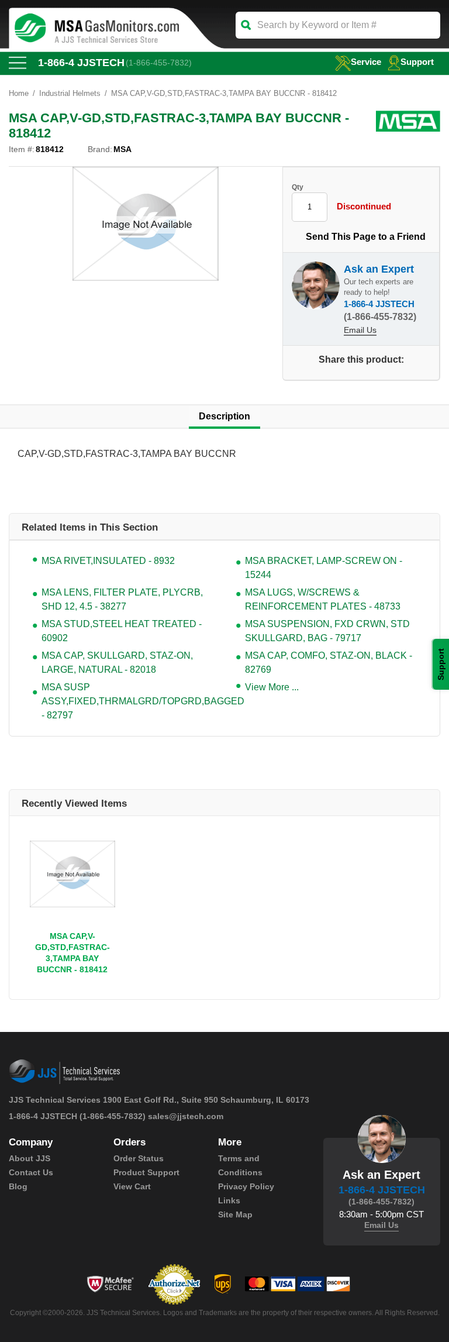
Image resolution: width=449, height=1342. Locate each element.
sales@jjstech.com (185, 1116)
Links (229, 1200)
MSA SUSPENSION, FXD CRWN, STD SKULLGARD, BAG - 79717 (327, 631)
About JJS (29, 1158)
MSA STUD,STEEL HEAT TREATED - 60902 (122, 631)
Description (224, 416)
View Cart (132, 1186)
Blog (18, 1186)
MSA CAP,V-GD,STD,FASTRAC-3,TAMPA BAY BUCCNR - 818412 (72, 952)
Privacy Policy (246, 1186)
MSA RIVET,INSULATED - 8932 (108, 561)
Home (19, 93)
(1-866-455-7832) (159, 62)
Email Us (360, 330)
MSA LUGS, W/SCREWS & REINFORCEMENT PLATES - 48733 (322, 599)
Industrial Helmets (70, 93)
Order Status (138, 1158)
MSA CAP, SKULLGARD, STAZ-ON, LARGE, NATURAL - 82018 (117, 663)
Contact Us (31, 1172)
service (366, 62)
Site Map (235, 1214)
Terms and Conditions (240, 1165)
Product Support (146, 1172)
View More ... (272, 687)
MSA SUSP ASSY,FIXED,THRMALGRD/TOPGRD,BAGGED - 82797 (127, 701)
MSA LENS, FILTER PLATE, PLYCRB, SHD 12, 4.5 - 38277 (122, 599)
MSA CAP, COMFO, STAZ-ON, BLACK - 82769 (328, 663)
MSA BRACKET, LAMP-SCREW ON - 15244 (323, 568)
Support (417, 62)
